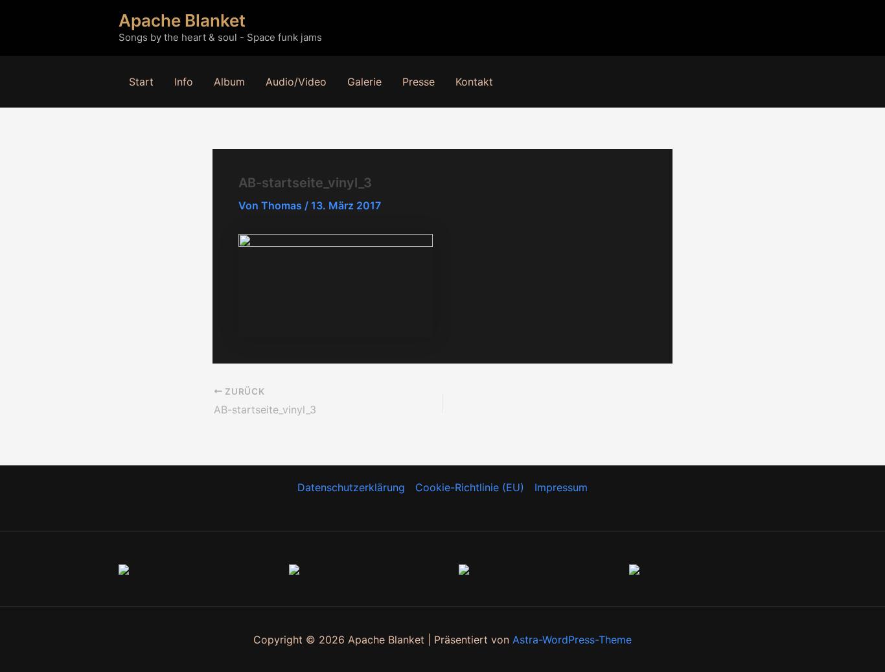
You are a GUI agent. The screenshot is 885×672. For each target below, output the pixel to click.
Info (183, 81)
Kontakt (474, 81)
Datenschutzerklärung (351, 487)
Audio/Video (296, 81)
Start (141, 81)
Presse (418, 81)
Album (229, 81)
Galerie (364, 81)
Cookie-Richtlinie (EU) (469, 487)
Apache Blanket (182, 20)
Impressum (561, 487)
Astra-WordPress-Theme (572, 639)
